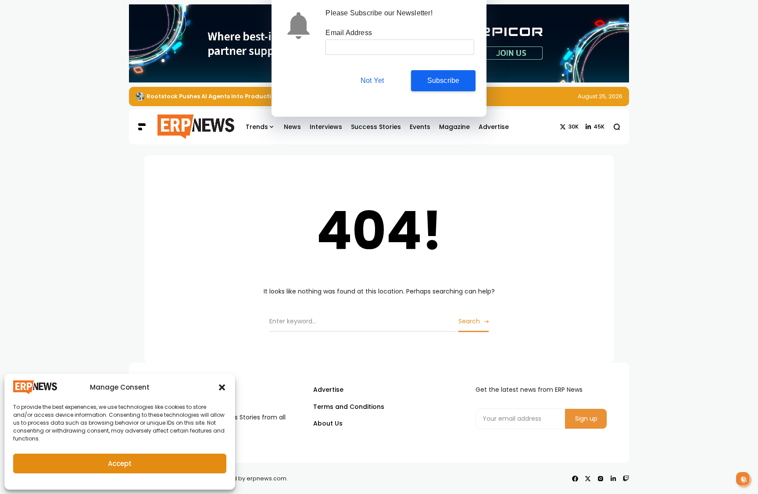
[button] (222, 387)
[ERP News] (189, 127)
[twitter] (588, 479)
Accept (120, 463)
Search (469, 321)
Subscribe (443, 80)
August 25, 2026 (600, 96)
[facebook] (575, 479)
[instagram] (600, 479)
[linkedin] (613, 479)
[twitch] (626, 479)
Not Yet (372, 80)
